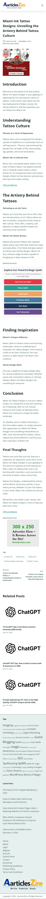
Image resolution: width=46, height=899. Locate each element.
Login (5, 847)
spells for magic (33, 763)
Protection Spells (23, 300)
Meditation (24, 747)
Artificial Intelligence (11, 44)
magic (15, 747)
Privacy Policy (9, 869)
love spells (6, 747)
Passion (5, 754)
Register (6, 850)
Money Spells (23, 288)
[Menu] (42, 5)
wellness (6, 775)
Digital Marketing (31, 732)
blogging (8, 725)
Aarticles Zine (22, 896)
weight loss (38, 771)
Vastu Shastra (14, 770)
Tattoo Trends (32, 561)
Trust (4, 771)
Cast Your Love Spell (23, 282)
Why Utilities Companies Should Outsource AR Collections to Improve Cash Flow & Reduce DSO (19, 820)
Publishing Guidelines (12, 866)
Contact (6, 859)
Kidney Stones (26, 742)
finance (13, 737)
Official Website (10, 185)
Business (24, 726)
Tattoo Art (32, 557)
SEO (20, 758)
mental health (32, 747)
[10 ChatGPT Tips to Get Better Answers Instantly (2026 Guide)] (23, 611)
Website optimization (28, 771)
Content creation (21, 729)
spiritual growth (7, 767)
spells (22, 763)
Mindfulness (9, 751)
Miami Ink (20, 557)
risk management (29, 754)
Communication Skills (9, 729)
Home (5, 841)
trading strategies (34, 767)
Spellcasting (10, 763)
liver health (36, 742)
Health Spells (23, 294)
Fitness (32, 737)
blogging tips (16, 725)
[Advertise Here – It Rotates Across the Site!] (23, 533)
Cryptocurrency (18, 733)
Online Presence (33, 751)
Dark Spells (23, 306)
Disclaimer (7, 862)
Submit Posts (9, 856)
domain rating (7, 737)
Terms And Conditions (13, 872)
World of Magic (32, 774)
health (18, 742)
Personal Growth (15, 754)
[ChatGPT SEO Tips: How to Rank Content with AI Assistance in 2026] (23, 648)
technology (16, 767)
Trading (24, 767)
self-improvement (12, 759)
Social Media (28, 759)
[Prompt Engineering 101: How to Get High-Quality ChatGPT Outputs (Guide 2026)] (23, 684)
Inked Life (8, 557)
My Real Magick (21, 751)
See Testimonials (23, 312)
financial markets (23, 737)
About (5, 844)
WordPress (16, 774)
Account (6, 853)
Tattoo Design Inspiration (13, 561)
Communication (33, 725)
